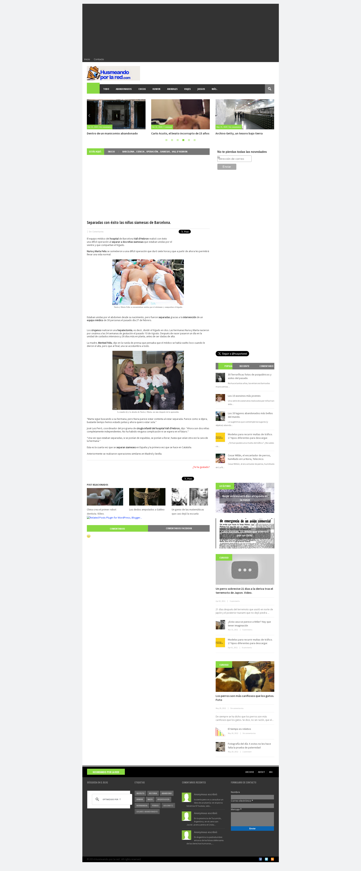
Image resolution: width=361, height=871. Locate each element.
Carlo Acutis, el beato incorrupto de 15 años (180, 133)
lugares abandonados (147, 811)
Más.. (214, 89)
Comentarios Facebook (179, 528)
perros (155, 805)
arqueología (163, 799)
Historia (153, 793)
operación (152, 151)
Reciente (244, 366)
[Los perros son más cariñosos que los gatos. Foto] (245, 676)
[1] (166, 140)
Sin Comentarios (96, 231)
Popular (226, 369)
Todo (106, 89)
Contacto (99, 59)
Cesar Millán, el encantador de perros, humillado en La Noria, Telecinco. (249, 457)
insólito (140, 793)
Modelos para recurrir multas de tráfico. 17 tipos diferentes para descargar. (250, 436)
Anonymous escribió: (206, 794)
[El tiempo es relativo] (220, 732)
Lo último (225, 486)
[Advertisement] (180, 30)
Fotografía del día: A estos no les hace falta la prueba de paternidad (249, 745)
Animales (172, 89)
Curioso (223, 557)
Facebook (260, 859)
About (261, 772)
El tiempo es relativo (239, 729)
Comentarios (117, 528)
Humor (156, 89)
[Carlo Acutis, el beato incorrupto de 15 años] (180, 114)
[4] (183, 140)
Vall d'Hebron (179, 151)
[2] (172, 140)
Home (93, 89)
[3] (178, 140)
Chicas (142, 89)
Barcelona (128, 151)
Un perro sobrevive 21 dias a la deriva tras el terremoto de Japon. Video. (244, 591)
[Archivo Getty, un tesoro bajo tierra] (244, 114)
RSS (272, 859)
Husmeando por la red (106, 772)
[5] (189, 140)
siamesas (165, 151)
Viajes (187, 89)
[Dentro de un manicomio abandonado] (116, 114)
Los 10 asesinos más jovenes (244, 395)
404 (270, 772)
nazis (150, 799)
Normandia (142, 805)
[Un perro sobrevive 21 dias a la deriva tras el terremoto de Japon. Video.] (245, 569)
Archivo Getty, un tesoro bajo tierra (239, 133)
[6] (195, 140)
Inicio (87, 59)
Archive (249, 772)
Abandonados (124, 89)
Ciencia (140, 151)
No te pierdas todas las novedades (242, 151)
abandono (167, 793)
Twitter (266, 859)
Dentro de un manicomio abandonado (112, 133)
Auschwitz (168, 805)
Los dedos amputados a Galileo (147, 509)
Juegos (201, 89)
